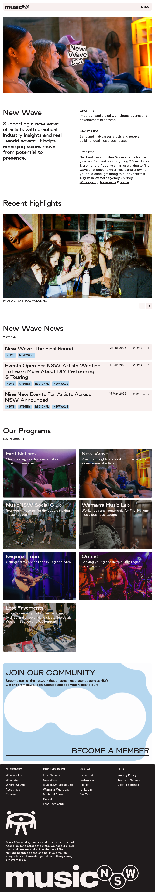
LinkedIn (86, 790)
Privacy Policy (127, 775)
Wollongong (89, 182)
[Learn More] (14, 439)
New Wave (50, 780)
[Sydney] (25, 383)
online (124, 182)
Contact (11, 795)
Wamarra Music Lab (56, 790)
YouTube (86, 795)
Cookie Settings (128, 785)
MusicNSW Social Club (58, 785)
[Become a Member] (110, 751)
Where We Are (15, 785)
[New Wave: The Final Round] (54, 348)
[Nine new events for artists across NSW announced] (54, 397)
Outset (47, 799)
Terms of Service (129, 780)
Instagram (87, 780)
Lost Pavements (54, 804)
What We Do (14, 780)
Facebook (87, 775)
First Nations (51, 775)
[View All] (11, 336)
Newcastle (108, 182)
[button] (149, 306)
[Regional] (42, 383)
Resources (13, 790)
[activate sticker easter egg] (21, 823)
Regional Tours (53, 795)
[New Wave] (26, 355)
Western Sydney (107, 178)
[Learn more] (39, 473)
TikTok (84, 785)
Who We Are (14, 775)
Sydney (127, 178)
